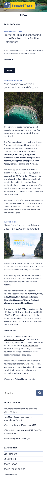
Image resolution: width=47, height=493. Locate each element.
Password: (8, 59)
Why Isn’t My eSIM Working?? (17, 438)
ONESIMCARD (10, 459)
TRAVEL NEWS (10, 464)
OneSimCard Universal (14, 339)
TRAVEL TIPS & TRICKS (14, 469)
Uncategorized (10, 474)
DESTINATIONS (11, 454)
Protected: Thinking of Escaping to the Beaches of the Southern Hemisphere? (22, 38)
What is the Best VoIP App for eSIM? (20, 425)
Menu (24, 15)
